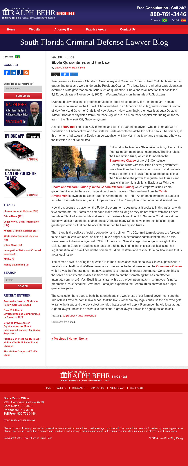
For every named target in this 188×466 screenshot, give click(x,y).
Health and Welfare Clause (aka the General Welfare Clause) (93, 187)
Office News (13, 245)
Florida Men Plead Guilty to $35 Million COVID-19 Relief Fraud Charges (21, 342)
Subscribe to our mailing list (18, 83)
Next (83, 338)
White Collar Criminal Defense (21, 238)
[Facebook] (7, 72)
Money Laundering (16, 264)
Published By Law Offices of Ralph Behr (161, 11)
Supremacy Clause (122, 160)
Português (155, 20)
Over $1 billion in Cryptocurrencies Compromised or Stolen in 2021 (22, 314)
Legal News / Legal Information (79, 316)
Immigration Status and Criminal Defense (22, 252)
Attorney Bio (63, 29)
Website (34, 29)
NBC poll (69, 126)
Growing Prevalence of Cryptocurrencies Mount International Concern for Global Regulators (22, 328)
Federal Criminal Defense (21, 230)
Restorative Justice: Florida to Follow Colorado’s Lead (21, 303)
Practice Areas (96, 29)
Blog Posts (136, 388)
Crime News (13, 216)
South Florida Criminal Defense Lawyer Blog (38, 13)
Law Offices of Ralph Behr (38, 438)
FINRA (9, 259)
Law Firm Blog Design (166, 438)
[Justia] (20, 72)
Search (23, 286)
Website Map (117, 388)
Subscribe (23, 95)
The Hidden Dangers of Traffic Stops (20, 353)
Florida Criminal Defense (21, 211)
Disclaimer (78, 388)
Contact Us (128, 29)
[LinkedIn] (13, 72)
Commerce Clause (169, 266)
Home (11, 29)
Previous (58, 338)
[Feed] (26, 72)
